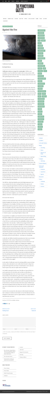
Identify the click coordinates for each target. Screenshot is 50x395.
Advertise (17, 1)
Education (40, 53)
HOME (6, 1)
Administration (41, 30)
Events (39, 60)
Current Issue (10, 18)
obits (39, 96)
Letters (42, 186)
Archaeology (41, 35)
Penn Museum (40, 101)
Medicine (40, 88)
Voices (41, 18)
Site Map (21, 354)
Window (40, 129)
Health (39, 73)
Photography (41, 106)
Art (39, 40)
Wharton (40, 126)
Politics (40, 111)
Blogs (40, 145)
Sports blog (43, 156)
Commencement (41, 50)
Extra (42, 150)
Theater (40, 124)
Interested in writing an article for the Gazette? (9, 359)
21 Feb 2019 (5, 32)
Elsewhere (40, 55)
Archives (5, 18)
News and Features (41, 166)
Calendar (40, 45)
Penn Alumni (6, 368)
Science (39, 114)
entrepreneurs (41, 58)
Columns (43, 181)
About (9, 1)
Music (39, 93)
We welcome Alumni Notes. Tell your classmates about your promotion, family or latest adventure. (9, 352)
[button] (48, 1)
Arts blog (43, 147)
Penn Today (6, 370)
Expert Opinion (41, 65)
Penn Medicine (41, 98)
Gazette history (42, 163)
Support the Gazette (24, 1)
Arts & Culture (32, 18)
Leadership (40, 86)
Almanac (6, 375)
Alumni (37, 18)
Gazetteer (21, 18)
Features (16, 18)
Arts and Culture (43, 143)
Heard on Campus (41, 78)
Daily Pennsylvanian (8, 373)
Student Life (40, 116)
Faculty (39, 68)
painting (44, 96)
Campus (41, 159)
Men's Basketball (41, 91)
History (40, 81)
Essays (8, 26)
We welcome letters (8, 356)
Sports (25, 18)
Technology (40, 119)
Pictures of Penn (43, 153)
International (41, 83)
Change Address (23, 357)
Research (41, 176)
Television (40, 121)
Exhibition (40, 63)
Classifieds (5, 20)
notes (44, 93)
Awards (43, 40)
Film (44, 68)
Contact (13, 1)
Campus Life (40, 48)
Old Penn (45, 18)
